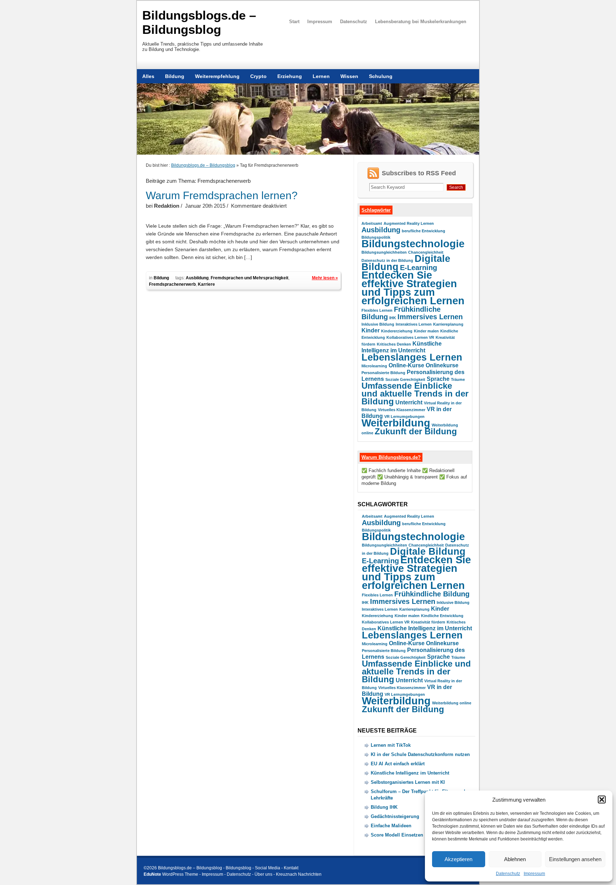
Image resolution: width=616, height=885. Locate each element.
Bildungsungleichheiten (384, 252)
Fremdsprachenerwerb (172, 284)
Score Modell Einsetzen (397, 835)
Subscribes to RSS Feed (419, 173)
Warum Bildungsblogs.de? (391, 457)
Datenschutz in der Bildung (387, 260)
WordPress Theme (180, 874)
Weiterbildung (395, 423)
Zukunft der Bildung (416, 431)
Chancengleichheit (425, 252)
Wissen (349, 76)
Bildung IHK (384, 807)
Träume (458, 379)
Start (294, 21)
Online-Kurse (406, 365)
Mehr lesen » (325, 277)
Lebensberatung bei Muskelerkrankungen (420, 21)
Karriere (206, 284)
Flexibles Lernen (376, 310)
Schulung (380, 76)
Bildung (174, 76)
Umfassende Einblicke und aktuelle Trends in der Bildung (414, 393)
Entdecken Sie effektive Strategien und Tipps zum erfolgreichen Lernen (412, 287)
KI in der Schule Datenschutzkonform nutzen (420, 754)
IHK (392, 318)
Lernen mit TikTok (391, 745)
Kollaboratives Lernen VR (410, 337)
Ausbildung (197, 277)
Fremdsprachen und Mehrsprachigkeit (249, 277)
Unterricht (408, 402)
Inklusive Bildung (377, 324)
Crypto (258, 76)
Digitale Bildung (428, 551)
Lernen (321, 76)
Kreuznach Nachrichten (299, 874)
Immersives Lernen (430, 316)
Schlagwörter (376, 210)
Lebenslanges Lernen (411, 357)
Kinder (370, 330)
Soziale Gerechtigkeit (405, 379)
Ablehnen (515, 859)
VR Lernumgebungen (404, 416)
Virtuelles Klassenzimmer (401, 410)
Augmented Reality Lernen (409, 223)
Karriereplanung (448, 324)
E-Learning (418, 267)
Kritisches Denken (394, 344)
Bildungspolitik (375, 237)
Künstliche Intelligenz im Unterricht (425, 628)
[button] (601, 799)
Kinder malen (426, 331)
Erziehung (289, 76)
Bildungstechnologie (412, 243)
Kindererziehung (396, 331)
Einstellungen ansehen (575, 859)
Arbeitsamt (371, 223)
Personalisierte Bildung (383, 373)
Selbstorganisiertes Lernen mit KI (408, 782)
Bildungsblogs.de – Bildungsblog (199, 22)
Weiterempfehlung (217, 76)
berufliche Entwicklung (423, 231)
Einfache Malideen (391, 825)
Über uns (263, 874)
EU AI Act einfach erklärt (398, 763)
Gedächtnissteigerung (395, 816)
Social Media (267, 867)
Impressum (534, 873)
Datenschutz (508, 873)
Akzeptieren (458, 859)
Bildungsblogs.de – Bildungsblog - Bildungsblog (204, 867)
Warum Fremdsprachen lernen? (222, 195)
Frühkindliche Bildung (431, 594)
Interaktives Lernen (414, 324)
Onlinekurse (442, 365)
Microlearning (374, 366)
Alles (148, 76)
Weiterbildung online (451, 703)
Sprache (438, 379)
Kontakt (291, 867)
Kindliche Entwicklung (442, 616)
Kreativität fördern (428, 622)
